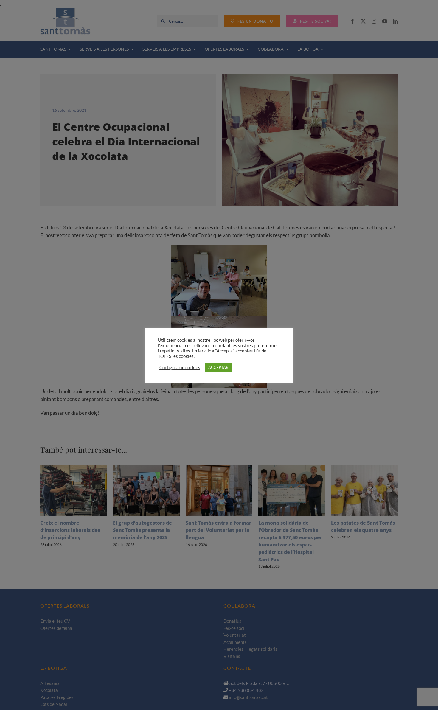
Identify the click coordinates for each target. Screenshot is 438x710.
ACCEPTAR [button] (218, 367)
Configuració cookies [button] (179, 367)
